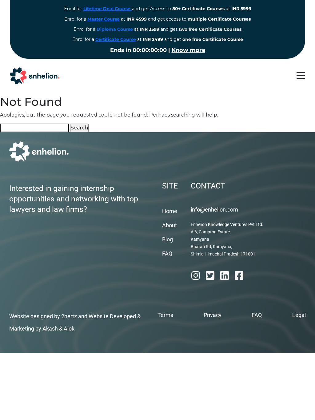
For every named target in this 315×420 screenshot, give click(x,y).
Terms (165, 315)
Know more (188, 50)
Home (169, 211)
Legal (299, 315)
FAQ (167, 253)
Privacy (212, 315)
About (169, 225)
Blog (167, 239)
